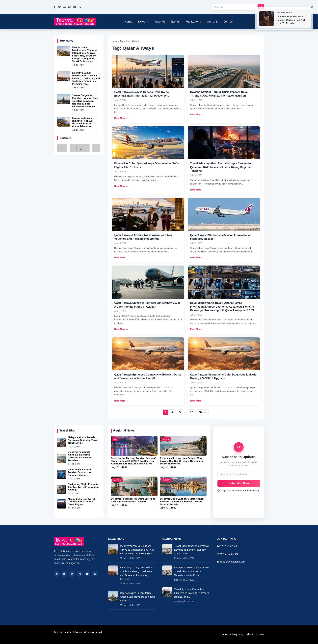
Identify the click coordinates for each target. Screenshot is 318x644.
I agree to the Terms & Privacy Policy (240, 490)
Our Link (212, 21)
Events (175, 21)
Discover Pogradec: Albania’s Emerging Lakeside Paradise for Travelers (80, 456)
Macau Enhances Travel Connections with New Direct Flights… (81, 502)
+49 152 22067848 (228, 553)
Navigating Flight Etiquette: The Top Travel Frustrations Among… (83, 487)
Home (128, 21)
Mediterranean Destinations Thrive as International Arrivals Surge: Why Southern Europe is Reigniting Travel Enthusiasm (85, 54)
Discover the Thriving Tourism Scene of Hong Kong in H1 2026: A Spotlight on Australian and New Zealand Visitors (133, 461)
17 (191, 412)
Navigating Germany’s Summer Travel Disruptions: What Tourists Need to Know (191, 571)
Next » (203, 412)
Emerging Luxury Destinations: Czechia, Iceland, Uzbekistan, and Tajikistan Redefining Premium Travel (86, 78)
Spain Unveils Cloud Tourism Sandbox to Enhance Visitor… (79, 472)
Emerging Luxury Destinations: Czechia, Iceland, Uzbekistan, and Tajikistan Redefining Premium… (137, 573)
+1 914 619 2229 (228, 545)
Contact (228, 21)
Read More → (121, 118)
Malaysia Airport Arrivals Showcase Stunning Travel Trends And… (83, 440)
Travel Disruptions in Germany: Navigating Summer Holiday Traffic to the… (191, 549)
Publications (193, 21)
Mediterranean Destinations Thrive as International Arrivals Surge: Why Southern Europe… (137, 549)
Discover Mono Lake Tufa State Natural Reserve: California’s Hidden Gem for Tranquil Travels (182, 501)
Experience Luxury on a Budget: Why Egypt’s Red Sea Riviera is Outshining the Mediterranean (181, 461)
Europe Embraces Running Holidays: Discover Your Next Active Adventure (83, 122)
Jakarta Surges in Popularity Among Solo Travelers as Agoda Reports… (137, 596)
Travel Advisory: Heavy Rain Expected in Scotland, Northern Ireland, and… (191, 593)
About (250, 634)
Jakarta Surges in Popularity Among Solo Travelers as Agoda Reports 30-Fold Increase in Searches (85, 101)
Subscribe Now (239, 483)
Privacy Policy (237, 634)
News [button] (141, 21)
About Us (159, 21)
